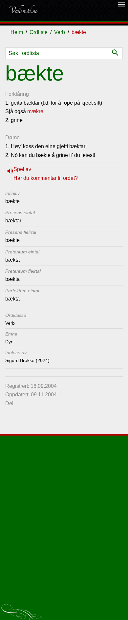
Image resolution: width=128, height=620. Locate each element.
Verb (59, 32)
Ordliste (39, 32)
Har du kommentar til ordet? (45, 178)
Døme (12, 137)
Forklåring (17, 94)
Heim (17, 32)
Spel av (22, 169)
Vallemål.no (22, 10)
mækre (35, 111)
